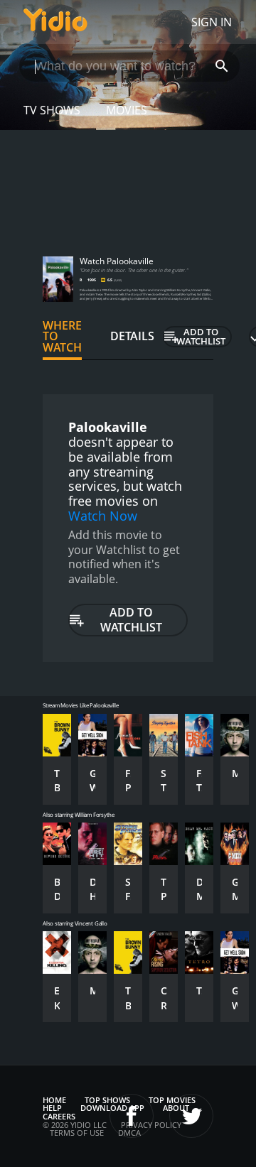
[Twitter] (191, 1116)
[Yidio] (55, 22)
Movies (126, 110)
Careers (59, 1116)
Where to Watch (62, 336)
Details (132, 336)
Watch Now (102, 515)
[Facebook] (132, 1116)
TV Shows (51, 110)
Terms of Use (77, 1132)
